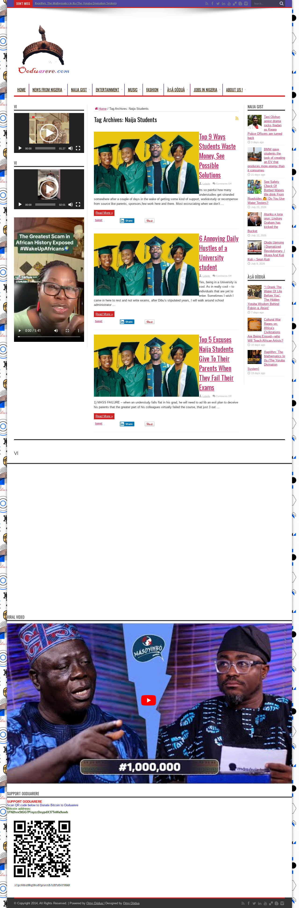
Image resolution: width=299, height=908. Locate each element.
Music (132, 89)
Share (129, 220)
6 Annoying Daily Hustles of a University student (218, 252)
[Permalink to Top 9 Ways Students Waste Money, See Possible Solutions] (146, 192)
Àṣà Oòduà (176, 89)
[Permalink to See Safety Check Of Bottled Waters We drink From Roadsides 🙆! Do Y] (255, 192)
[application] (49, 133)
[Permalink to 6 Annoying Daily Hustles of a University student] (146, 294)
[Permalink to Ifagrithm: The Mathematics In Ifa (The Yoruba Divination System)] (255, 363)
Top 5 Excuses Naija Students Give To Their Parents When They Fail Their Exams (216, 363)
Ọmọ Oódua (95, 903)
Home (21, 89)
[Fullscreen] (78, 148)
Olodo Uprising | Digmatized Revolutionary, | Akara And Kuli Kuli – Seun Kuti (266, 251)
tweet (98, 220)
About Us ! (234, 89)
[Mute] (70, 148)
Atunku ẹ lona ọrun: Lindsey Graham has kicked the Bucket (265, 222)
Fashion (152, 89)
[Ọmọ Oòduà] (43, 72)
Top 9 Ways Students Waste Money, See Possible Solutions (217, 156)
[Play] (20, 148)
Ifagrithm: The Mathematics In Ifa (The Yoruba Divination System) (76, 3)
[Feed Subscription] (237, 118)
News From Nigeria (47, 89)
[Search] (281, 3)
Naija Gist (79, 89)
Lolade (206, 183)
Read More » (104, 213)
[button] (49, 133)
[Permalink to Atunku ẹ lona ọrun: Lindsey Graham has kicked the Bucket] (255, 225)
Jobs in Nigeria (205, 89)
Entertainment (107, 89)
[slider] (45, 148)
